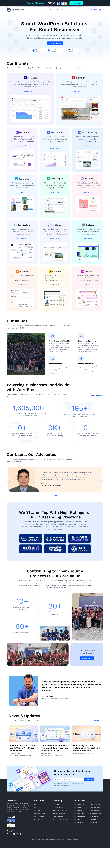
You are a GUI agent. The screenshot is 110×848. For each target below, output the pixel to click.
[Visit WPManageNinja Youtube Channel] (20, 834)
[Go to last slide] (11, 741)
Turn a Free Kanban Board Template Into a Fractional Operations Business (54, 747)
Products (42, 10)
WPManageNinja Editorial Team (21, 755)
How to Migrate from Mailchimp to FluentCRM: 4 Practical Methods (86, 747)
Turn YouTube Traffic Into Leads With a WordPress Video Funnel (22, 747)
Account (81, 10)
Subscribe (89, 779)
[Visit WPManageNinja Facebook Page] (7, 834)
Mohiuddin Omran (90, 753)
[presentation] (23, 734)
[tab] (52, 495)
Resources (60, 10)
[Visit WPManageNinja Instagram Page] (11, 834)
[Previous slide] (8, 479)
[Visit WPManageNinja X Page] (17, 834)
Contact (72, 10)
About (52, 10)
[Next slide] (101, 479)
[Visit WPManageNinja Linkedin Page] (14, 834)
